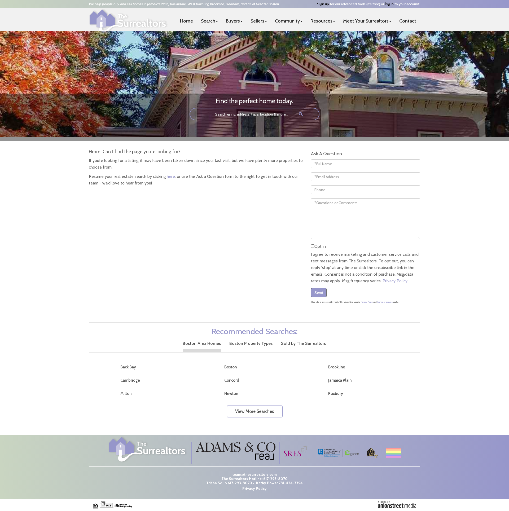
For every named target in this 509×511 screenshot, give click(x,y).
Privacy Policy (395, 280)
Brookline (336, 367)
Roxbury (335, 393)
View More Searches (254, 411)
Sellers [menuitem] (257, 21)
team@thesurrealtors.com (254, 474)
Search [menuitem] (208, 21)
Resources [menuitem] (321, 21)
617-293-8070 (275, 479)
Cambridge (130, 380)
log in (389, 4)
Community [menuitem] (287, 21)
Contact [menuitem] (407, 21)
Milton (125, 393)
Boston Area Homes (202, 343)
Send (318, 292)
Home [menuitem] (186, 21)
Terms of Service (385, 302)
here (171, 176)
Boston (230, 367)
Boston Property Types (251, 343)
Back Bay (128, 367)
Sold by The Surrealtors (303, 343)
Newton (231, 393)
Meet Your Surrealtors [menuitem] (366, 21)
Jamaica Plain (340, 380)
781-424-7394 (291, 483)
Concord (231, 380)
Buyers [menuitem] (233, 21)
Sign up (323, 4)
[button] (301, 114)
